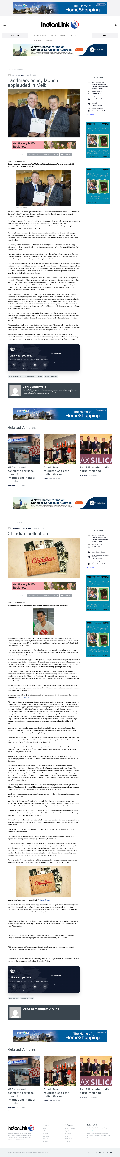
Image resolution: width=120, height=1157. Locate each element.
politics (40, 376)
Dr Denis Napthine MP (15, 376)
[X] (107, 1152)
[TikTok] (103, 1152)
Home (9, 69)
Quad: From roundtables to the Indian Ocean (56, 471)
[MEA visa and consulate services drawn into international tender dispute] (24, 449)
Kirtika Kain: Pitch (97, 105)
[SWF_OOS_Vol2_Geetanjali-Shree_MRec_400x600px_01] (98, 140)
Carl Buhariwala (18, 75)
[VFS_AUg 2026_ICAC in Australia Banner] (60, 50)
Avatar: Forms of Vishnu (99, 99)
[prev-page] (9, 489)
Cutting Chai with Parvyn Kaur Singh (97, 1128)
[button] (116, 25)
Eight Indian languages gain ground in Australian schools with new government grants (98, 1135)
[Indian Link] (60, 25)
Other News (16, 69)
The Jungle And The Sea (99, 111)
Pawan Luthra (12, 485)
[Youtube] (111, 1152)
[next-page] (12, 489)
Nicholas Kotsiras (30, 376)
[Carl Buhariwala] (10, 75)
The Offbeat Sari (96, 94)
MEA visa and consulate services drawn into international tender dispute (21, 474)
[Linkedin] (96, 1152)
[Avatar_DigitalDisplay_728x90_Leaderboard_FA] (44, 145)
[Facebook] (88, 1152)
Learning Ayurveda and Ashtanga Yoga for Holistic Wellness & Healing (100, 86)
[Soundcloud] (99, 1152)
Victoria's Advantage (51, 376)
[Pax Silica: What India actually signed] (96, 449)
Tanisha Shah (48, 478)
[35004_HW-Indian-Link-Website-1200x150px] (60, 8)
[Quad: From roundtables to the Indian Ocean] (60, 449)
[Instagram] (92, 1152)
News (23, 69)
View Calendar (90, 114)
